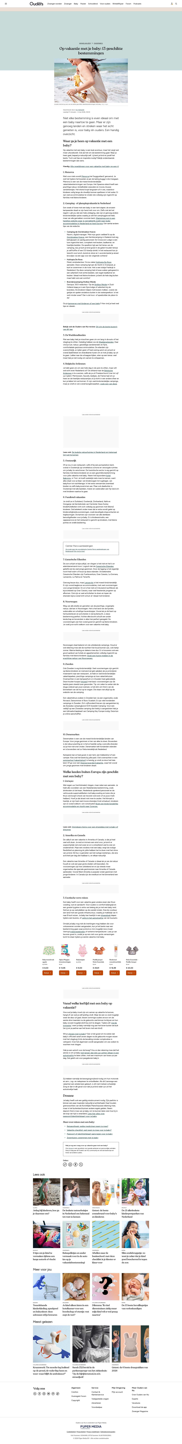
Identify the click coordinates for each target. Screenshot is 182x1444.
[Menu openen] (6, 3)
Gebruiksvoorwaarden (107, 1432)
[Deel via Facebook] (75, 1164)
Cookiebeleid (71, 1432)
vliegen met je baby (77, 1034)
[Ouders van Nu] (36, 3)
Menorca (85, 176)
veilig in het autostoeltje (92, 918)
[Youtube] (48, 1393)
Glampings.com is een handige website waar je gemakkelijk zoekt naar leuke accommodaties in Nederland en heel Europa (89, 221)
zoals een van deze (108, 384)
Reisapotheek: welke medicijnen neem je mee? (87, 1126)
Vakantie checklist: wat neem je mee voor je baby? (89, 1130)
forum (71, 1148)
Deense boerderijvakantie (91, 763)
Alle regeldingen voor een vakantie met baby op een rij (94, 166)
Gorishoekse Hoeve (75, 237)
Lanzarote (88, 582)
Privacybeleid (81, 1432)
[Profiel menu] (172, 3)
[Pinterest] (53, 1393)
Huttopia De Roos (103, 262)
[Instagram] (44, 1393)
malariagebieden (77, 931)
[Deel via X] (81, 1164)
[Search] (176, 3)
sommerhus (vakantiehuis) (74, 760)
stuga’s (84, 681)
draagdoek (106, 915)
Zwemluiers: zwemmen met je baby (82, 1138)
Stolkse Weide (100, 284)
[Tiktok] (57, 1393)
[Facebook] (39, 1393)
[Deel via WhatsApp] (70, 1164)
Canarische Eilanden (105, 566)
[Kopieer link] (65, 1164)
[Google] (34, 1393)
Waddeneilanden (106, 342)
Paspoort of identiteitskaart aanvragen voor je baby (90, 1134)
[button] (93, 1432)
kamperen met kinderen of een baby (84, 303)
